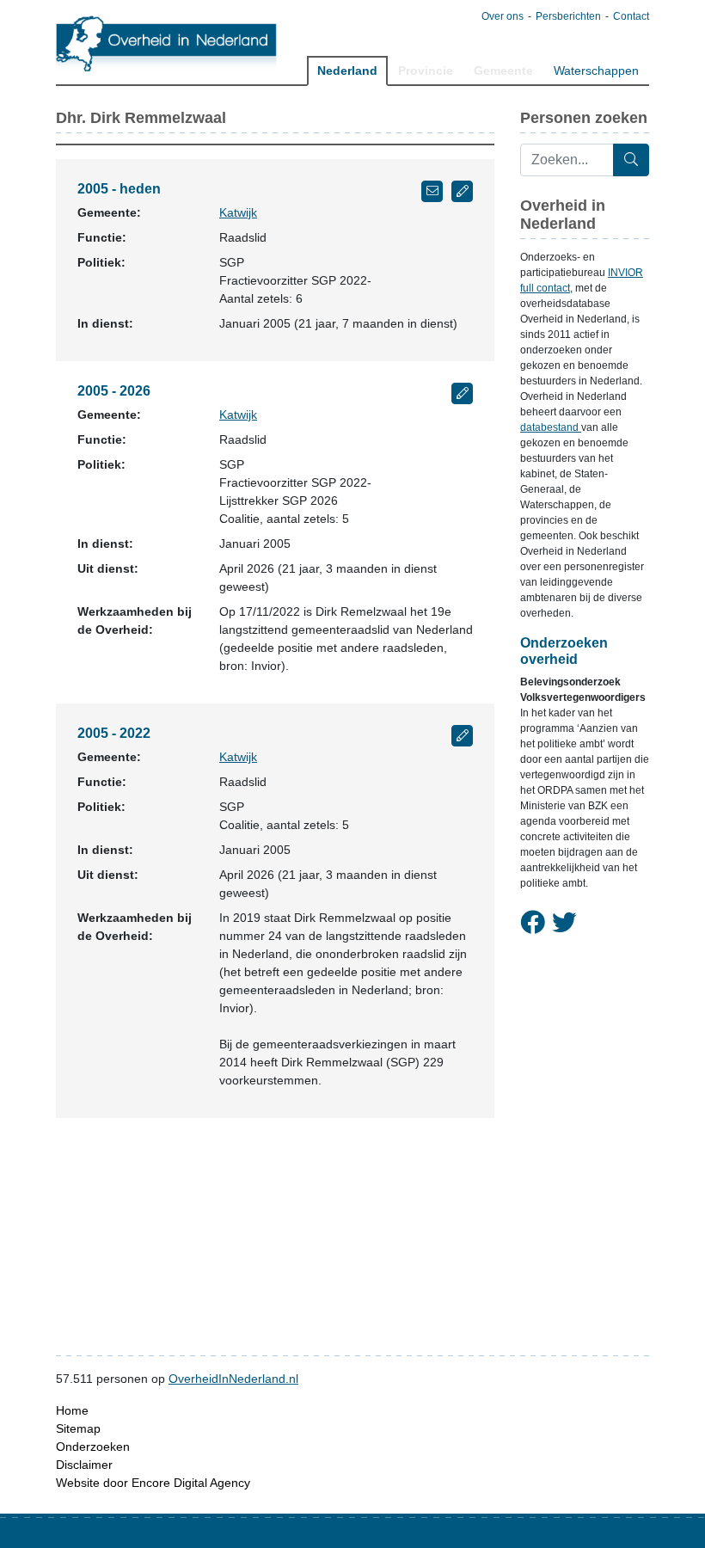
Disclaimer (84, 1464)
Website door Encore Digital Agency (153, 1483)
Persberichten (568, 16)
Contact (631, 16)
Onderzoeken (93, 1446)
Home (72, 1410)
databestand (550, 427)
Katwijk (238, 212)
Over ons (502, 16)
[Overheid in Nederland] (167, 43)
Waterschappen (596, 70)
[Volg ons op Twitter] (564, 923)
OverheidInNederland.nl (233, 1378)
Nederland (347, 70)
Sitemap (78, 1428)
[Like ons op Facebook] (532, 923)
